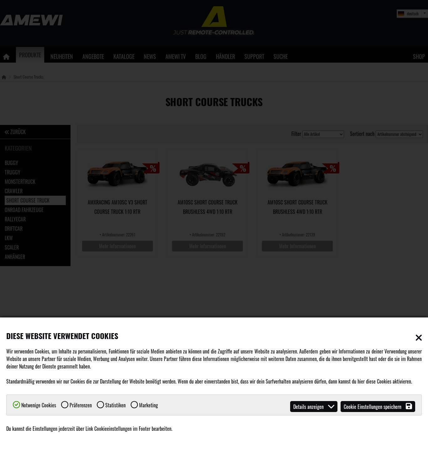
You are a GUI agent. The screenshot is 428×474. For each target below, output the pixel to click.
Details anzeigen (309, 406)
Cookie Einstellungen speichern (373, 406)
